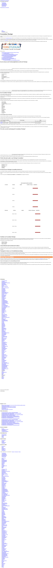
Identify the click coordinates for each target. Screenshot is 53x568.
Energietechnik (4, 290)
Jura (2, 313)
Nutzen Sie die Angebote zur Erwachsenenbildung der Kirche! (11, 60)
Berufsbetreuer (3, 283)
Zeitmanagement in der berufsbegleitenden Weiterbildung (9, 406)
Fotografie (3, 297)
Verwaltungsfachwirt (4, 362)
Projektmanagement (4, 532)
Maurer (3, 436)
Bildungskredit (3, 448)
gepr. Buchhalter (4, 304)
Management (3, 324)
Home (2, 30)
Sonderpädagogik (4, 537)
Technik (3, 353)
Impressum (13, 451)
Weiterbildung (41, 258)
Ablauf (3, 447)
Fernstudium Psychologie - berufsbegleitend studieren (8, 415)
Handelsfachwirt (4, 496)
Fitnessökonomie (4, 485)
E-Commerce (3, 477)
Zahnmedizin (3, 558)
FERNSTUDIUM (4, 454)
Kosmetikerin (3, 504)
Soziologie (3, 350)
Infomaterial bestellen (35, 188)
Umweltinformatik (4, 360)
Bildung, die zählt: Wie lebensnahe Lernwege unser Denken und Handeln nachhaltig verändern (13, 405)
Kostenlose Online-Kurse (5, 408)
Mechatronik (3, 326)
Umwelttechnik (4, 549)
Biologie (3, 285)
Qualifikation (3, 462)
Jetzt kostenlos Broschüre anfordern (8, 56)
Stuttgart (3, 378)
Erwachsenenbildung (4, 293)
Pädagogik (3, 335)
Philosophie (3, 340)
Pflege (2, 337)
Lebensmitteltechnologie (5, 320)
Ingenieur (3, 312)
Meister (3, 464)
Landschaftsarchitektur (4, 508)
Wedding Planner (4, 363)
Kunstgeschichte (4, 318)
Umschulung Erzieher (4, 430)
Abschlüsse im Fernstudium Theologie (7, 57)
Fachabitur (3, 459)
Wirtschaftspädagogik (4, 366)
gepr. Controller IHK (4, 494)
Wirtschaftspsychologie (5, 367)
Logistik (3, 322)
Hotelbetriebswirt (4, 310)
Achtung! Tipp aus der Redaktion (6, 59)
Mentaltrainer (3, 331)
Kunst (2, 506)
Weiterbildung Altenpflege (5, 429)
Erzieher (3, 437)
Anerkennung (3, 446)
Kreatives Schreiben (4, 316)
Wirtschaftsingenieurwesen (5, 553)
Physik (3, 341)
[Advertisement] (23, 13)
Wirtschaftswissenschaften (5, 368)
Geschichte (3, 487)
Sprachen (3, 351)
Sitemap (20, 451)
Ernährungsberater (4, 480)
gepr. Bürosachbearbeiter (5, 305)
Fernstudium (3, 31)
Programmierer (4, 343)
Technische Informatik (4, 355)
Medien (3, 515)
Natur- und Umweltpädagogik (5, 332)
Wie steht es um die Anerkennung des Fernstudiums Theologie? (10, 54)
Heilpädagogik (3, 440)
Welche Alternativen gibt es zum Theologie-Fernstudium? (9, 55)
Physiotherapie (3, 530)
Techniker (3, 542)
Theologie (3, 544)
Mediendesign (3, 516)
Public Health (3, 347)
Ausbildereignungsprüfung (5, 431)
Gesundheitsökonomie (4, 302)
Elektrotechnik (3, 478)
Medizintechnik (4, 330)
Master (3, 373)
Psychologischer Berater (5, 534)
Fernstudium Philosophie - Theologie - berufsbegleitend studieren (10, 412)
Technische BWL (4, 354)
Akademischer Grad (4, 465)
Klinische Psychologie (4, 315)
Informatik (3, 499)
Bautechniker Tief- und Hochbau (6, 282)
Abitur (2, 371)
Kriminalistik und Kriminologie (6, 317)
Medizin (3, 518)
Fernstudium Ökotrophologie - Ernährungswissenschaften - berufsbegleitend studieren (12, 414)
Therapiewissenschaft (4, 356)
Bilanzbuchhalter (4, 284)
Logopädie (3, 511)
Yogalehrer (3, 369)
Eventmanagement (4, 294)
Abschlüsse (3, 559)
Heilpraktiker (3, 309)
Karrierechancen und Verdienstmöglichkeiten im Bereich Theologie (10, 52)
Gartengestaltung (4, 298)
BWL (2, 475)
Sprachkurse (3, 443)
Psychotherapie (4, 535)
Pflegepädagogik (4, 527)
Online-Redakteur (4, 334)
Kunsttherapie (3, 319)
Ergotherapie (3, 291)
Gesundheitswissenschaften (5, 303)
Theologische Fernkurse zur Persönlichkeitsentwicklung (9, 58)
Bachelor (3, 466)
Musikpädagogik (4, 520)
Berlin (2, 377)
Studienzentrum (4, 3)
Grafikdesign (3, 492)
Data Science (3, 288)
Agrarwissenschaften (4, 280)
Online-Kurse (3, 450)
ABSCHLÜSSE (4, 6)
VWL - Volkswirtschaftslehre (5, 551)
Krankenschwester (4, 435)
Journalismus (3, 501)
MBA (2, 374)
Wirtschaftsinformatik (4, 554)
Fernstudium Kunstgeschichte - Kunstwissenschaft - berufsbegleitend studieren (11, 413)
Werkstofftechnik (4, 364)
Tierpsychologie (4, 546)
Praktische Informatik (4, 342)
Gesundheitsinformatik (4, 489)
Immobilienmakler (4, 311)
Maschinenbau (3, 325)
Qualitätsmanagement (4, 348)
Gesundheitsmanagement (5, 301)
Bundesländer (3, 563)
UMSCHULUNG (4, 5)
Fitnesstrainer (3, 296)
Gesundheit (3, 299)
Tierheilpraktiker (4, 357)
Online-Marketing (4, 333)
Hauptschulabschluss (4, 460)
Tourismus (3, 358)
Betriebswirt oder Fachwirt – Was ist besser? (7, 409)
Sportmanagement (4, 539)
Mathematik (3, 513)
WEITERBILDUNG (4, 4)
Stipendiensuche (4, 449)
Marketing (3, 323)
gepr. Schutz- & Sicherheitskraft (6, 306)
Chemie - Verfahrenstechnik (5, 287)
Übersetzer (3, 359)
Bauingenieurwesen (4, 470)
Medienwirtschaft (4, 329)
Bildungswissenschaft (4, 473)
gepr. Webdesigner (4, 307)
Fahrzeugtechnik (4, 295)
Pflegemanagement (4, 338)
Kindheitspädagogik (4, 314)
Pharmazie (3, 339)
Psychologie (3, 345)
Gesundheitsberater (4, 300)
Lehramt (3, 321)
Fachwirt (3, 428)
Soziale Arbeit (3, 349)
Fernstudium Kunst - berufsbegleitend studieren (7, 417)
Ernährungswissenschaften (5, 292)
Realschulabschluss (4, 372)
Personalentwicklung (4, 336)
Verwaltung (3, 361)
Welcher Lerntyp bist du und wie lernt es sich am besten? (9, 407)
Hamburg (3, 565)
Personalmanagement (4, 525)
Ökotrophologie (4, 523)
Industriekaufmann (4, 434)
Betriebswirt (3, 463)
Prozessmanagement (4, 344)
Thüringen (3, 375)
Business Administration (5, 286)
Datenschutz (16, 451)
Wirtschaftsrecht (4, 556)
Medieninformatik (4, 328)
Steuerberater (3, 352)
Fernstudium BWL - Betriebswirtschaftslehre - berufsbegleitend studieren (11, 416)
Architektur (3, 281)
